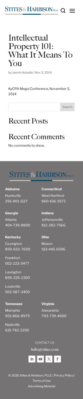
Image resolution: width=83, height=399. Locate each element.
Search (67, 107)
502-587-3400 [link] (17, 292)
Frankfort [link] (12, 258)
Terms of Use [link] (42, 380)
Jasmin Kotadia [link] (22, 72)
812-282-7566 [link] (54, 225)
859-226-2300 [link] (17, 278)
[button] (72, 10)
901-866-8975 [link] (17, 316)
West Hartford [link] (53, 196)
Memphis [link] (12, 310)
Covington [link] (13, 244)
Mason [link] (47, 244)
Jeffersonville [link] (52, 220)
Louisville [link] (12, 286)
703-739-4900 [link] (54, 316)
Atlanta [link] (11, 220)
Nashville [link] (12, 325)
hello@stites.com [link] (45, 349)
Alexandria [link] (50, 310)
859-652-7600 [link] (17, 249)
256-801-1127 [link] (16, 201)
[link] (31, 11)
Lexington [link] (13, 272)
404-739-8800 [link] (17, 225)
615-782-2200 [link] (17, 330)
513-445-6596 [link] (53, 249)
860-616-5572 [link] (54, 201)
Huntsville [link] (13, 196)
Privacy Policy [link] (63, 375)
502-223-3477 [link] (17, 263)
